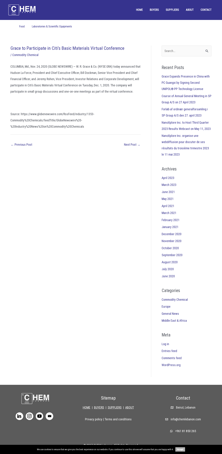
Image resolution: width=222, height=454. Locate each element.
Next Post (132, 144)
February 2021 (171, 220)
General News (170, 313)
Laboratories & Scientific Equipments (52, 26)
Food (22, 26)
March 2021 (169, 213)
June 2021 (168, 192)
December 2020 (171, 234)
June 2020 (168, 276)
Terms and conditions (118, 419)
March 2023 (169, 185)
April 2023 (168, 178)
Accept (180, 449)
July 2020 (168, 269)
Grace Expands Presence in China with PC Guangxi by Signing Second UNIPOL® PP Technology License (186, 83)
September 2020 (172, 255)
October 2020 (170, 248)
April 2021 (168, 206)
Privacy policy (93, 419)
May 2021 (168, 199)
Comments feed (172, 358)
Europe (166, 306)
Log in (165, 344)
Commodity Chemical (25, 55)
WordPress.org (171, 365)
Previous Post (21, 144)
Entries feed (169, 351)
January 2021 (170, 227)
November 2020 (171, 241)
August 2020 (170, 262)
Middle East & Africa (174, 320)
